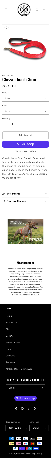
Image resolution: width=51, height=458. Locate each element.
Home (9, 316)
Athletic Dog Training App (19, 369)
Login (8, 349)
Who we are (12, 322)
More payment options (25, 151)
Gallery (9, 336)
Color (4, 105)
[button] (6, 10)
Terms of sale (13, 342)
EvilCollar (20, 454)
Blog (8, 329)
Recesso (10, 362)
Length (5, 92)
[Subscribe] (42, 387)
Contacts (10, 355)
